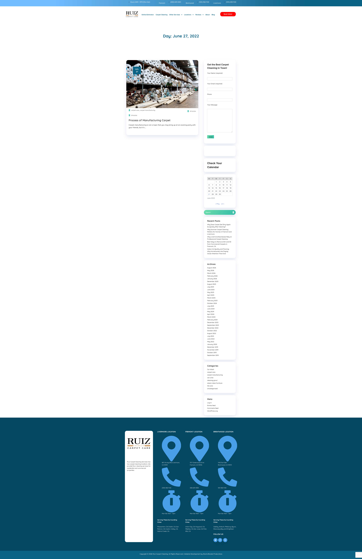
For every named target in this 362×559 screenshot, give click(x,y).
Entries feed (211, 405)
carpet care (135, 110)
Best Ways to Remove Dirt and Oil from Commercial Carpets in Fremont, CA (219, 244)
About (207, 15)
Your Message (212, 105)
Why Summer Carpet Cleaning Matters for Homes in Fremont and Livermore (219, 232)
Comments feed (212, 408)
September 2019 (213, 355)
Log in (209, 403)
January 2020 (212, 344)
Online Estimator (148, 15)
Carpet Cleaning (161, 15)
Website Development (192, 554)
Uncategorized (212, 388)
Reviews (198, 15)
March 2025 (211, 298)
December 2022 (212, 328)
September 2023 (213, 325)
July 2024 (210, 306)
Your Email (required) (214, 84)
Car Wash (210, 369)
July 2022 (210, 336)
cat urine (210, 378)
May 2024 (210, 311)
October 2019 (212, 352)
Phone (209, 94)
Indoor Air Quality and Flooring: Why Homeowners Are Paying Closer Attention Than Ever (218, 251)
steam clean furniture (214, 383)
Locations (187, 15)
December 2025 (212, 281)
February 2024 (212, 320)
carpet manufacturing (147, 110)
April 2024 (210, 314)
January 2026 (212, 279)
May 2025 (210, 292)
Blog (213, 15)
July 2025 (210, 287)
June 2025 (210, 290)
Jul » (222, 204)
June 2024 (210, 309)
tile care (210, 386)
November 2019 (212, 350)
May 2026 (210, 270)
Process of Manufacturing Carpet (149, 120)
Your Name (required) (215, 73)
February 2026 (212, 276)
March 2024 (211, 317)
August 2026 (211, 268)
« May (218, 204)
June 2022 (210, 339)
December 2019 (212, 347)
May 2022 (210, 342)
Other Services (174, 15)
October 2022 (212, 331)
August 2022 (211, 333)
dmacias (193, 111)
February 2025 (212, 300)
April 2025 (210, 295)
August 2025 (211, 284)
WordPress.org (212, 411)
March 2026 (211, 273)
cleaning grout (212, 380)
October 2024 (212, 303)
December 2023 (212, 322)
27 (209, 194)
